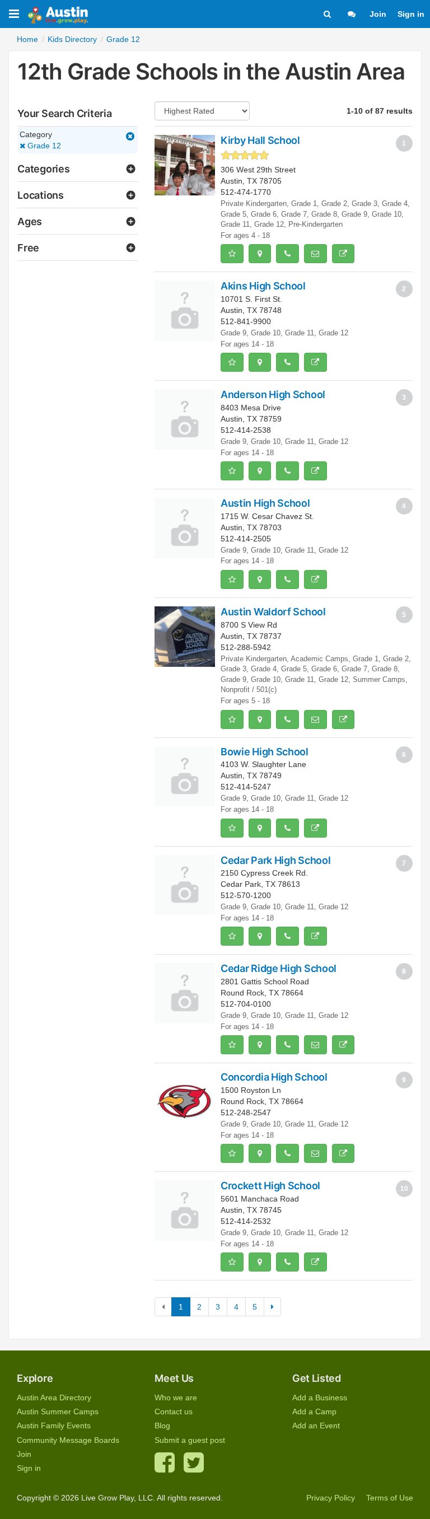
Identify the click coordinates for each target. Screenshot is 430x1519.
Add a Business (319, 1397)
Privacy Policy (330, 1497)
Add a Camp (314, 1411)
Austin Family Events (54, 1425)
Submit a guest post (190, 1440)
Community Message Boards (68, 1440)
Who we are (176, 1397)
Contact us (174, 1411)
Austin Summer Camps (58, 1411)
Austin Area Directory (54, 1397)
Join (378, 14)
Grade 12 (43, 145)
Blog (162, 1425)
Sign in (411, 14)
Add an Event (316, 1425)
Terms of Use (389, 1497)
